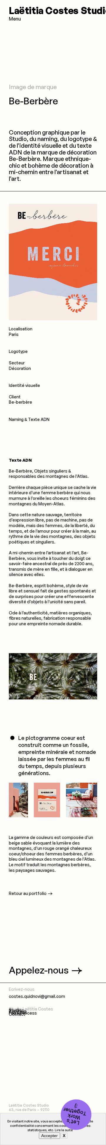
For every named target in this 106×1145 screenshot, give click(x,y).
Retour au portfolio (28, 893)
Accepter (49, 1135)
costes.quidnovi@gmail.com (37, 996)
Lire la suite (64, 1130)
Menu (15, 19)
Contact (17, 1014)
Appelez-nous (39, 970)
